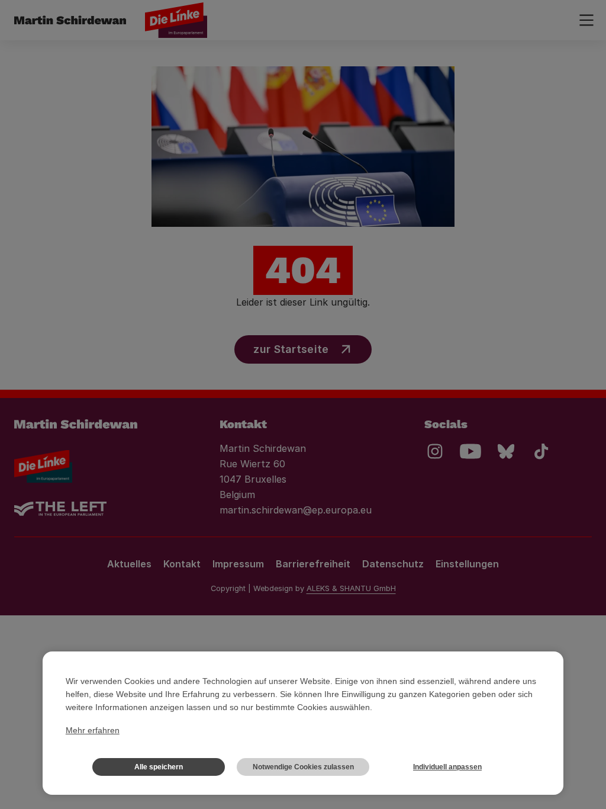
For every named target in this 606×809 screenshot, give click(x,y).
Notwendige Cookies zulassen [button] (303, 767)
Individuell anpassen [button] (447, 767)
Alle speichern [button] (158, 767)
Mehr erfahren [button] (93, 730)
